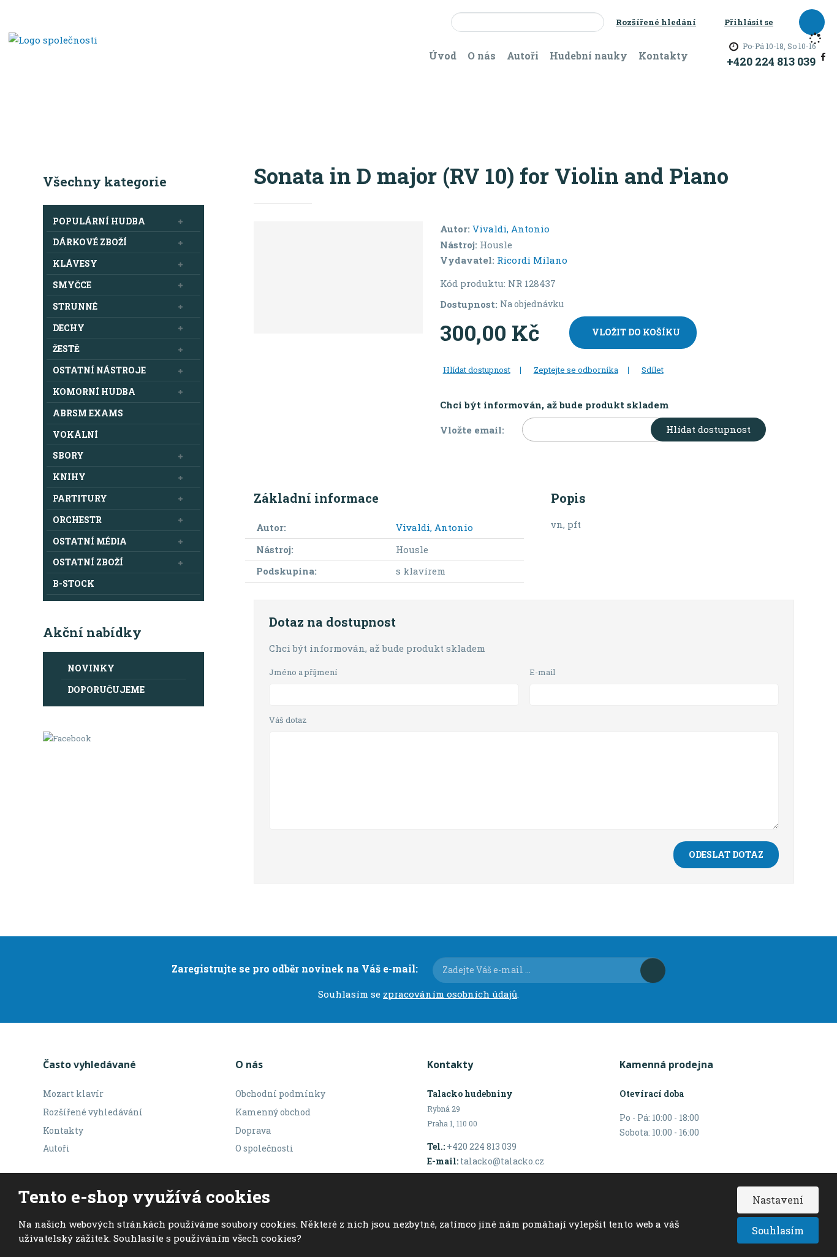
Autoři (523, 55)
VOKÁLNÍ (75, 434)
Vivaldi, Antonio (511, 229)
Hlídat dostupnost (708, 429)
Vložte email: (472, 430)
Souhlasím (778, 1230)
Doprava (253, 1130)
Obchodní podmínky (280, 1093)
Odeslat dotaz (726, 854)
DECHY (69, 328)
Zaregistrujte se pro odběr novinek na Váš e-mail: (295, 968)
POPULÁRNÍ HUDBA (99, 221)
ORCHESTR (77, 519)
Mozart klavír (73, 1093)
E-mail (542, 672)
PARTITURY (80, 498)
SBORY (68, 455)
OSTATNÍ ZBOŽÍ (88, 562)
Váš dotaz (288, 719)
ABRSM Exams (88, 413)
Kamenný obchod (273, 1112)
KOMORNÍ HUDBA (94, 391)
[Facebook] (823, 55)
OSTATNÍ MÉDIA (90, 541)
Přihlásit (652, 970)
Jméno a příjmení (303, 672)
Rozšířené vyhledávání (93, 1112)
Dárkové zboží (90, 242)
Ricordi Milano (532, 260)
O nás (482, 55)
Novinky (91, 668)
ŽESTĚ (66, 348)
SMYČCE (72, 285)
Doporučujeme (106, 689)
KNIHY (69, 477)
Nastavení (777, 1199)
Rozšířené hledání (656, 22)
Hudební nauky (588, 55)
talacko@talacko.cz (502, 1161)
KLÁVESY (75, 263)
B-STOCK (73, 583)
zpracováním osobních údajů (450, 994)
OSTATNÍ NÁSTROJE (99, 370)
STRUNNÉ (75, 306)
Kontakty (663, 55)
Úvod (442, 55)
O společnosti (264, 1148)
